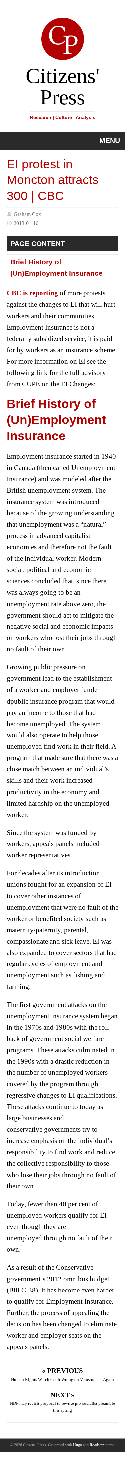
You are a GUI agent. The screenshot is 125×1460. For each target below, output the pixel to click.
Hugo (77, 1445)
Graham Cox (27, 214)
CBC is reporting (32, 293)
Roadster (97, 1445)
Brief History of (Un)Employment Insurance (56, 267)
